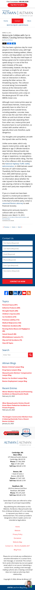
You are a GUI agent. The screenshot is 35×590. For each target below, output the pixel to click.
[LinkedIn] (15, 293)
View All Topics (7, 343)
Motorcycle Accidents (21, 217)
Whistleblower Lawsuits (12, 337)
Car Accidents (11, 217)
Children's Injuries (11, 314)
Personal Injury (6, 219)
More (29, 21)
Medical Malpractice (11, 323)
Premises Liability (10, 320)
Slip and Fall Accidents (12, 340)
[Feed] (29, 293)
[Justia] (20, 293)
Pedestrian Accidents (11, 326)
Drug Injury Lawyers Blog (11, 370)
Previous (6, 227)
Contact (17, 21)
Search (30, 355)
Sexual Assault (9, 334)
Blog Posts (17, 550)
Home (6, 21)
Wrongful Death (10, 311)
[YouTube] (24, 293)
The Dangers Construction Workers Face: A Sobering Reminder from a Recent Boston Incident (17, 419)
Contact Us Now (17, 281)
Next (20, 227)
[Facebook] (6, 293)
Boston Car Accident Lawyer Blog (14, 378)
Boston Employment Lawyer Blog (14, 381)
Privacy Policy (17, 534)
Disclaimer (17, 538)
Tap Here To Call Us (17, 5)
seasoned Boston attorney (12, 203)
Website (17, 530)
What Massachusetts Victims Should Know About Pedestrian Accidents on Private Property (16, 405)
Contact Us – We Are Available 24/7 (17, 546)
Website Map (17, 542)
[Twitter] (11, 293)
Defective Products (11, 308)
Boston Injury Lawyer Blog (17, 13)
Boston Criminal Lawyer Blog (13, 367)
